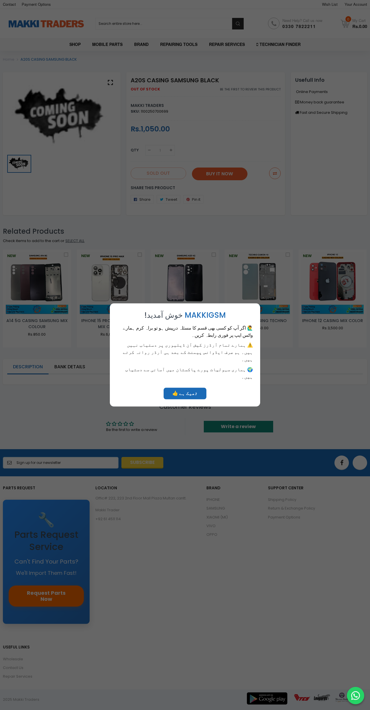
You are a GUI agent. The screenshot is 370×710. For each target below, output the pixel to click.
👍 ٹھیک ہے (185, 393)
